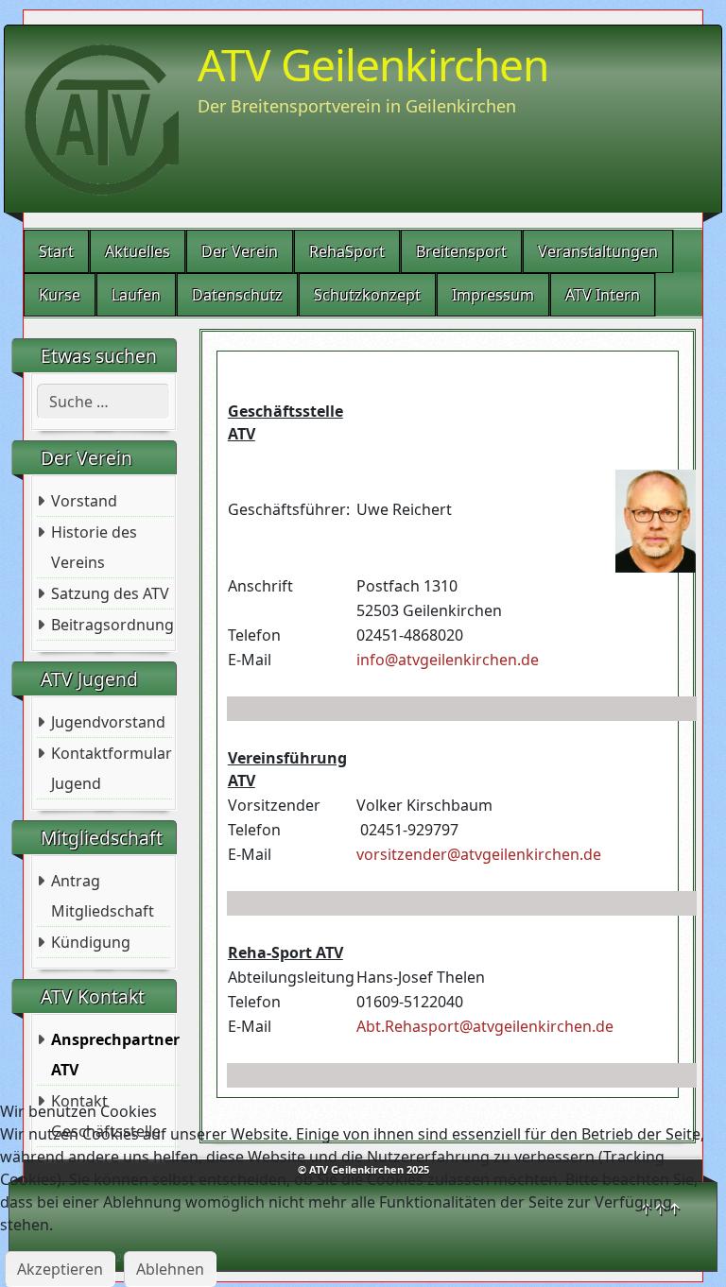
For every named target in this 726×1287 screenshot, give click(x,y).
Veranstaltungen (598, 251)
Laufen (136, 294)
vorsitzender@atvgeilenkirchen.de (478, 854)
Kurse (59, 294)
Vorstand (84, 500)
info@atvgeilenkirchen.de (447, 659)
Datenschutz (237, 294)
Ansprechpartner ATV (115, 1054)
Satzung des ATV (110, 593)
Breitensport (461, 251)
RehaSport (347, 251)
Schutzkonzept (367, 294)
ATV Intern (602, 294)
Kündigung (90, 942)
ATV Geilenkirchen (373, 64)
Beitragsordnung (112, 624)
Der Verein (239, 251)
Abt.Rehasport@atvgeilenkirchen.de (485, 1026)
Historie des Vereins (94, 547)
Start (56, 251)
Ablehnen (170, 1269)
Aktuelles (137, 251)
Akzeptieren (60, 1269)
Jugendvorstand (108, 722)
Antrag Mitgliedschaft (102, 895)
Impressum (493, 294)
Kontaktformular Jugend (111, 768)
